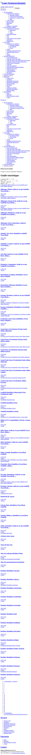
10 (4, 695)
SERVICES (6, 76)
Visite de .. (3, 182)
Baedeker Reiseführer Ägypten (10, 570)
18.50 (3, 289)
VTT (8, 37)
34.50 (3, 547)
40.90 (3, 565)
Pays (2, 180)
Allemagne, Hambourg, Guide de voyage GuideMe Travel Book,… (13, 213)
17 (4, 704)
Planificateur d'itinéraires (12, 82)
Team (8, 93)
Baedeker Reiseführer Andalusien (11, 596)
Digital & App (10, 41)
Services (4, 718)
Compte (3, 6)
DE (2, 9)
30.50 (3, 634)
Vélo (11, 31)
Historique (9, 94)
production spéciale (8, 75)
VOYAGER (7, 42)
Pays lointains (13, 46)
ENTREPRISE (7, 92)
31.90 (3, 539)
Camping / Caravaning (12, 26)
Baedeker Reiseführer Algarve (10, 579)
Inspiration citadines (14, 15)
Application (9, 39)
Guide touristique (11, 70)
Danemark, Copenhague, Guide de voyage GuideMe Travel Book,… (14, 265)
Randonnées (12, 30)
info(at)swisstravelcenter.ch (18, 753)
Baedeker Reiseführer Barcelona (10, 631)
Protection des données (12, 89)
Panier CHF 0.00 (9, 6)
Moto (11, 19)
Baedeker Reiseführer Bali (9, 614)
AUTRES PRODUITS (9, 56)
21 (4, 710)
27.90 (3, 591)
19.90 (3, 194)
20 (4, 709)
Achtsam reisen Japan (7, 536)
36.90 (3, 599)
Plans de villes (10, 22)
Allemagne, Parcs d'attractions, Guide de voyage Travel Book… (13, 223)
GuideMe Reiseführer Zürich (9, 411)
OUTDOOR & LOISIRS (10, 27)
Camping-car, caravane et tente (17, 17)
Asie (8, 53)
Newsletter (9, 85)
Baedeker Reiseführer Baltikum (10, 622)
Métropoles (9, 23)
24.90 (3, 364)
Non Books (9, 72)
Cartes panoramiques (12, 66)
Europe (11, 48)
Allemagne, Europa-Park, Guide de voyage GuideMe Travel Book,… (14, 201)
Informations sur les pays (12, 81)
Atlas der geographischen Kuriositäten (12, 562)
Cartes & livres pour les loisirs (14, 38)
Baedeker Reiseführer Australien (11, 605)
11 (4, 696)
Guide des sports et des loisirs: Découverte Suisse (18, 60)
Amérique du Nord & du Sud (14, 50)
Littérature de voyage (12, 68)
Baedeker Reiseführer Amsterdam (11, 588)
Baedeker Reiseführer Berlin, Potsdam (12, 648)
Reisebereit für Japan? (8, 496)
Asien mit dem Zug (6, 545)
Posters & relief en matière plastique (15, 67)
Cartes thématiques (11, 71)
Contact (8, 97)
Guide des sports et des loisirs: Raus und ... (17, 61)
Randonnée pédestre (11, 34)
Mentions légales (11, 90)
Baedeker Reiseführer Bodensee (10, 657)
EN (5, 9)
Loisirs (11, 33)
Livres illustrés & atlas (12, 57)
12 (4, 698)
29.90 (3, 333)
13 (4, 699)
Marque (2, 183)
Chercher (17, 8)
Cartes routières (10, 20)
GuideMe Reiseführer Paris (9, 403)
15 (4, 702)
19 (4, 707)
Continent (3, 179)
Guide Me (9, 64)
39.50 (3, 573)
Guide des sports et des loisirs (14, 59)
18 (4, 706)
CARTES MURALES (9, 74)
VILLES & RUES (8, 12)
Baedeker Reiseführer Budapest (10, 674)
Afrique (8, 55)
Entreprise (5, 736)
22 (4, 711)
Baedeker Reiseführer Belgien (10, 640)
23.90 (3, 205)
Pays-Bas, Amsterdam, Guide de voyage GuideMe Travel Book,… (13, 475)
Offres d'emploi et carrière (13, 96)
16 (4, 703)
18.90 (3, 323)
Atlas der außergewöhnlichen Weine (12, 553)
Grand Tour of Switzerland (16, 16)
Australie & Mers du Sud (13, 52)
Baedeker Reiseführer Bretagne (10, 666)
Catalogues (9, 79)
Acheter (2, 195)
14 (4, 700)
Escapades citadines (14, 45)
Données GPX (10, 78)
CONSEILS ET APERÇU (13, 13)
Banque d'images (11, 83)
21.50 (3, 248)
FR (3, 9)
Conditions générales (12, 87)
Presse (8, 86)
